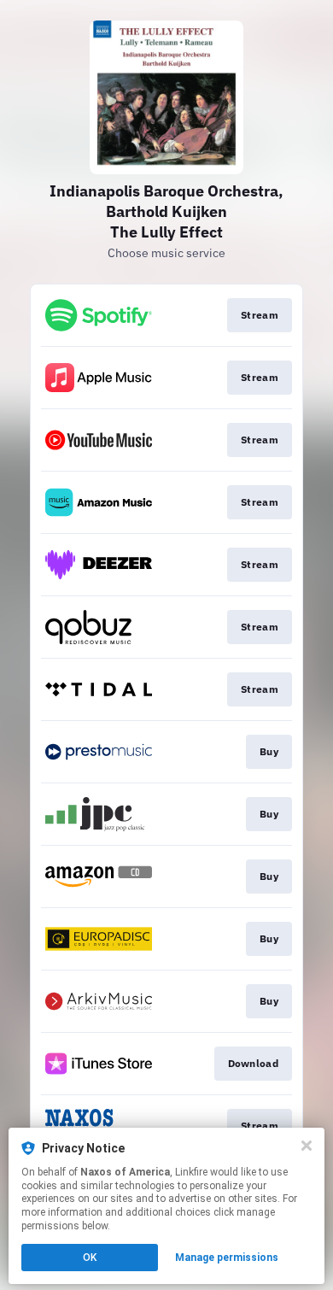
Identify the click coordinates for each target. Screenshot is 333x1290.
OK (89, 1258)
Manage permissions (226, 1258)
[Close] (306, 1145)
